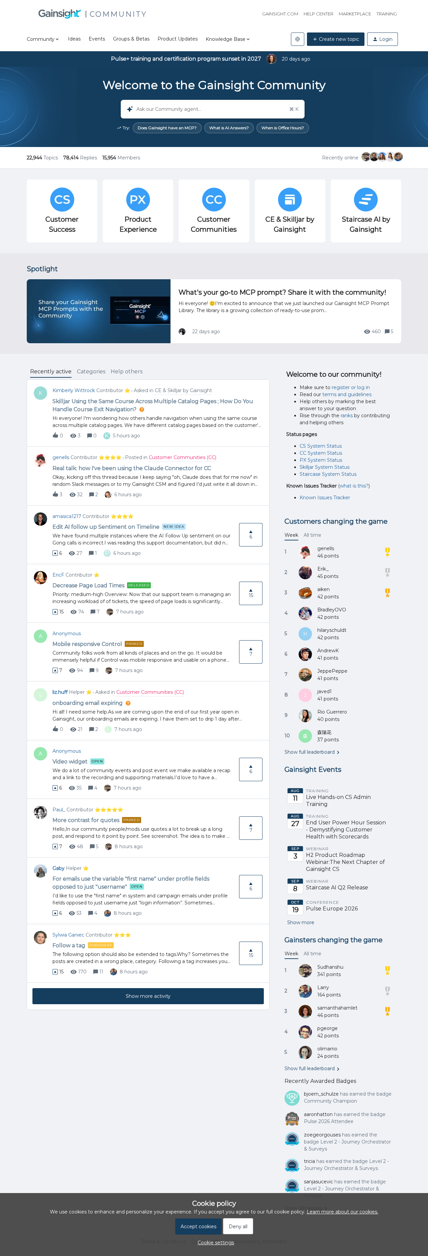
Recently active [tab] (51, 371)
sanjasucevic (318, 1182)
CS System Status (321, 446)
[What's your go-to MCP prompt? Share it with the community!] (214, 311)
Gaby (58, 868)
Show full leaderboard (310, 752)
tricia (309, 1161)
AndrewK (328, 651)
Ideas (74, 39)
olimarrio (327, 1049)
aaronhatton (318, 1114)
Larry (323, 987)
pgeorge (327, 1028)
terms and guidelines (346, 394)
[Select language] (297, 39)
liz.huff (60, 692)
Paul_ (58, 810)
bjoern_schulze (321, 1094)
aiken (323, 589)
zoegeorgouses (322, 1135)
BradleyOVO (331, 610)
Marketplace (355, 13)
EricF (58, 575)
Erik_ (323, 569)
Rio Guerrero (332, 712)
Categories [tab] (91, 371)
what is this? (354, 486)
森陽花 (324, 732)
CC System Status (321, 453)
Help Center (318, 13)
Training (387, 13)
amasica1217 (66, 516)
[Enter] (127, 109)
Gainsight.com (280, 13)
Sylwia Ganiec (68, 935)
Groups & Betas (131, 39)
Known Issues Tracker (325, 498)
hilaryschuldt (331, 630)
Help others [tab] (126, 371)
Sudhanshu (330, 967)
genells (60, 457)
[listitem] (167, 128)
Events (97, 39)
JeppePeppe (332, 671)
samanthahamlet (337, 1008)
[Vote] (55, 553)
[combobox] (213, 109)
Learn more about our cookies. (342, 1212)
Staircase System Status (328, 474)
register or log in (351, 387)
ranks (347, 416)
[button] (214, 1243)
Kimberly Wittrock (73, 390)
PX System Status (321, 460)
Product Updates (177, 39)
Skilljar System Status (324, 467)
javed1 (324, 691)
